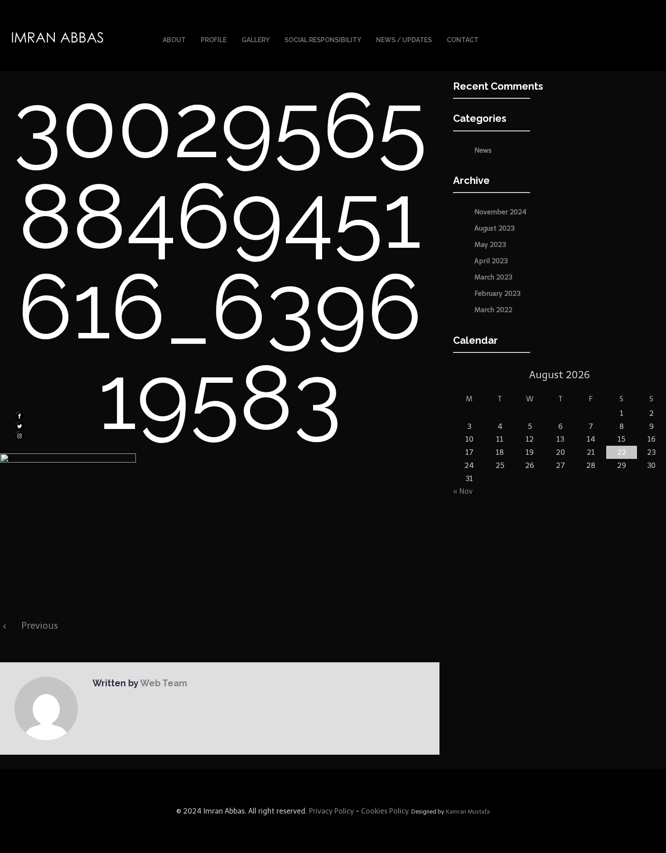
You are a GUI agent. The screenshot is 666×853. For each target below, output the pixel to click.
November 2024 (500, 212)
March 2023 (493, 277)
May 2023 (490, 245)
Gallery (255, 39)
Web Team (163, 683)
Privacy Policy (330, 811)
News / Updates (404, 39)
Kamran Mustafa (468, 811)
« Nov (463, 491)
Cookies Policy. (385, 811)
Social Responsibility (323, 39)
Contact (462, 39)
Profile (214, 39)
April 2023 (491, 261)
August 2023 (494, 228)
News (483, 150)
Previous (39, 625)
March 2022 (493, 310)
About (174, 39)
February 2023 (497, 293)
